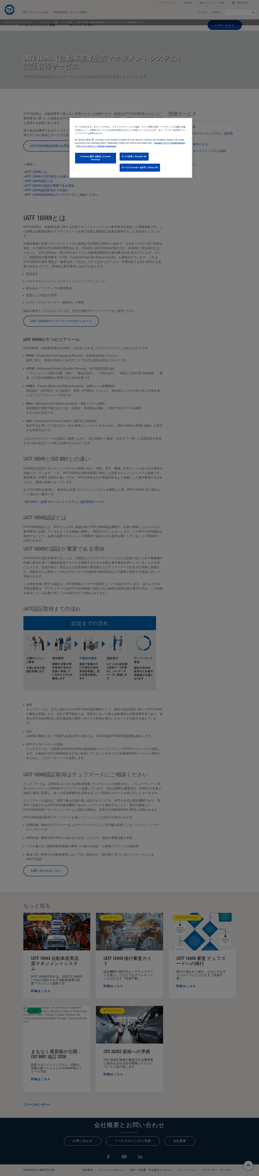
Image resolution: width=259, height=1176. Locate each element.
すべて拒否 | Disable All (134, 156)
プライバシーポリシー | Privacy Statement (96, 146)
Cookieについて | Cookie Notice (169, 143)
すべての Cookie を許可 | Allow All (140, 167)
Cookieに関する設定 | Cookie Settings (95, 158)
